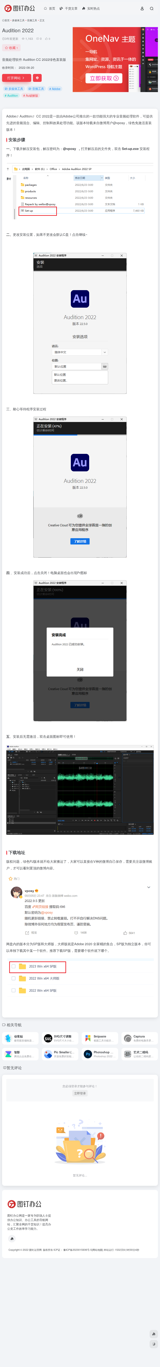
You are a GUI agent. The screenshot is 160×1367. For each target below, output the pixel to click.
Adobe (11, 116)
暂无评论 (14, 1067)
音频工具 (32, 20)
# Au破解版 (30, 95)
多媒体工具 (18, 20)
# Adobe (54, 89)
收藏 (13, 47)
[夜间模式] (154, 1344)
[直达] (36, 1038)
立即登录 (80, 1093)
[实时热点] (12, 1238)
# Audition (11, 95)
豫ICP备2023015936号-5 (77, 1249)
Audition (26, 116)
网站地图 (97, 1249)
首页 (7, 20)
